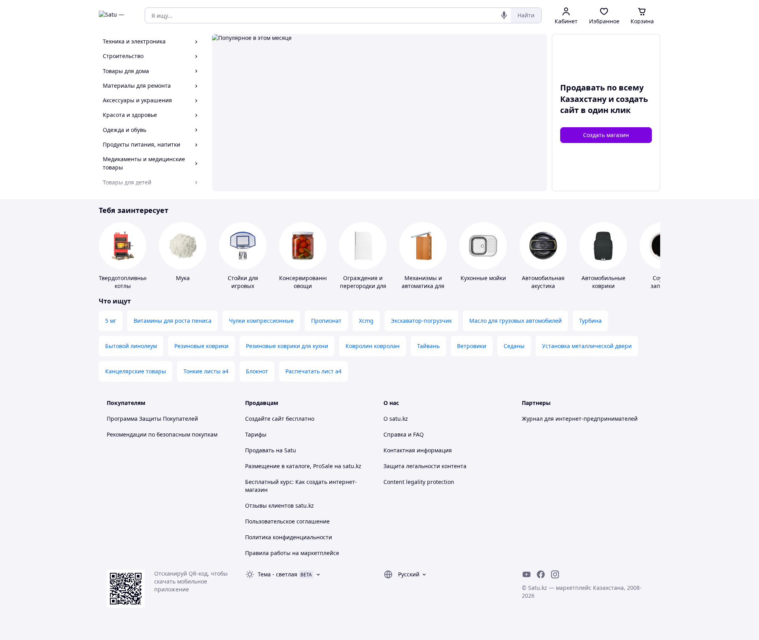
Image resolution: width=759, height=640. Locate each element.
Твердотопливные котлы (123, 282)
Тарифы (255, 434)
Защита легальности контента (424, 466)
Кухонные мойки (483, 278)
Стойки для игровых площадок (243, 285)
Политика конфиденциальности (288, 537)
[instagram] (555, 574)
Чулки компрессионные (261, 320)
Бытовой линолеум (131, 346)
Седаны (514, 346)
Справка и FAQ (403, 434)
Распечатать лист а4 (313, 371)
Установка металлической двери (587, 346)
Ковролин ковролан (373, 346)
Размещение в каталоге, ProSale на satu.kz (303, 466)
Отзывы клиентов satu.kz (279, 505)
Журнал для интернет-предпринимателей (580, 418)
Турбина (590, 320)
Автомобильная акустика (543, 282)
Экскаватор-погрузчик (421, 320)
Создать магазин (606, 135)
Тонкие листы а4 (205, 371)
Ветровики (471, 346)
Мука (183, 278)
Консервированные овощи (306, 282)
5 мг (110, 320)
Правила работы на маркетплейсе (292, 553)
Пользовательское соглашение (287, 521)
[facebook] (541, 574)
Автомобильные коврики (603, 282)
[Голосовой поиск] (504, 15)
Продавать (259, 450)
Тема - (277, 574)
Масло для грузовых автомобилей (515, 320)
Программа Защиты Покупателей (152, 418)
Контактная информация (417, 450)
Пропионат (326, 320)
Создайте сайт (264, 418)
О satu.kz (395, 418)
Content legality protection (418, 482)
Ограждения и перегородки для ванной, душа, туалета (363, 289)
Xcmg (366, 320)
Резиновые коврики (201, 346)
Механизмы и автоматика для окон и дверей (423, 285)
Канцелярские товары (135, 371)
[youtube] (526, 574)
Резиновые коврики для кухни (287, 346)
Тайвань (428, 346)
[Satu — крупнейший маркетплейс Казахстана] (116, 15)
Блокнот (257, 371)
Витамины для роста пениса (172, 320)
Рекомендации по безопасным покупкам (162, 434)
